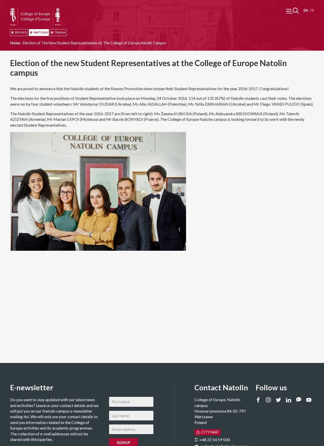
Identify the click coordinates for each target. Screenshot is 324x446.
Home (15, 43)
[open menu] (292, 10)
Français (312, 10)
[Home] (35, 10)
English (305, 10)
